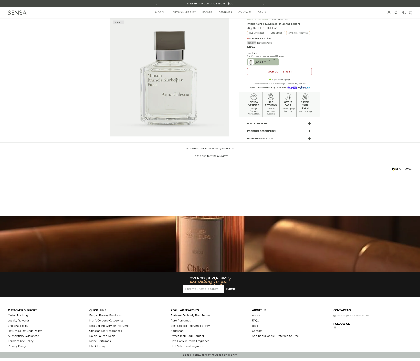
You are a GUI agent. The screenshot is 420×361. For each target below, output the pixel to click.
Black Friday (97, 346)
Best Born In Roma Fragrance (190, 341)
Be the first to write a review (210, 155)
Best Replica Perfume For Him (190, 325)
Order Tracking (18, 315)
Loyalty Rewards (18, 320)
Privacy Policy (17, 346)
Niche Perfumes (100, 341)
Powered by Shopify (224, 355)
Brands (207, 12)
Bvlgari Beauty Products (105, 315)
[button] (210, 155)
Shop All (160, 12)
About (256, 315)
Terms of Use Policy (20, 341)
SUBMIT (231, 289)
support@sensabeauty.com (353, 315)
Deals (262, 12)
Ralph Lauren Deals (102, 336)
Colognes (244, 12)
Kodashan (177, 330)
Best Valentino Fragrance (187, 346)
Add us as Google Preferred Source (275, 336)
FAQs (255, 320)
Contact (257, 330)
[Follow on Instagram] (335, 328)
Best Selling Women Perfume (109, 325)
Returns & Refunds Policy (25, 330)
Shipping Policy (18, 325)
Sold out (279, 71)
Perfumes (225, 12)
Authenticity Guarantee (23, 336)
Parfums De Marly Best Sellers (190, 315)
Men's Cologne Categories (106, 320)
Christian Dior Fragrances (105, 330)
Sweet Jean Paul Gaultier (187, 336)
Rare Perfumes (181, 320)
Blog (255, 325)
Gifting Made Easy (184, 12)
